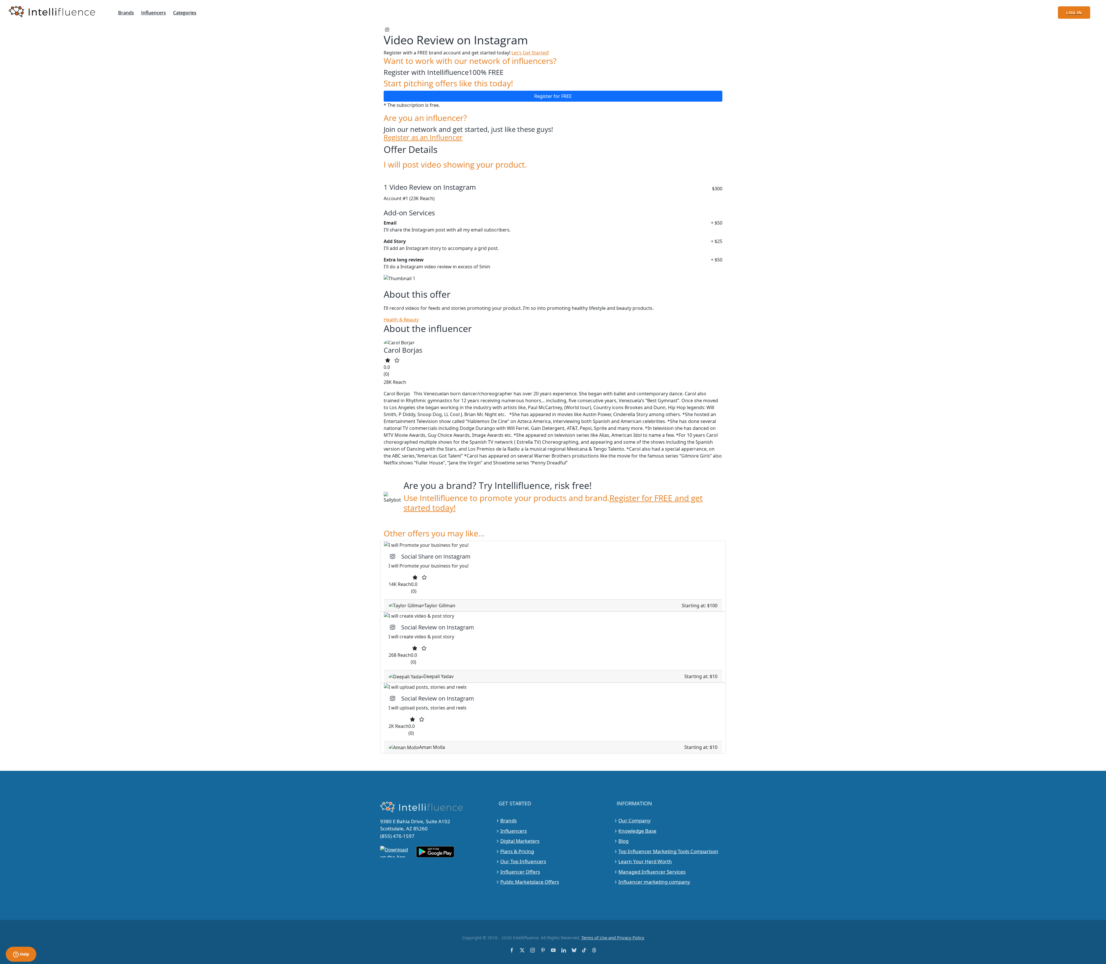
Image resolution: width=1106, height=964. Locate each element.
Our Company (634, 820)
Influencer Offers (520, 871)
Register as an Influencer (423, 137)
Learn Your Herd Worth (645, 861)
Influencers (513, 831)
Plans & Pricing (517, 851)
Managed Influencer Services (651, 871)
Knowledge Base (637, 831)
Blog (623, 841)
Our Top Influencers (523, 861)
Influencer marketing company (654, 881)
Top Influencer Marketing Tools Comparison (668, 851)
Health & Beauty (401, 319)
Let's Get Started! (530, 53)
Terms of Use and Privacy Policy (612, 937)
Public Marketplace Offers (529, 881)
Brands (508, 820)
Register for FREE (553, 96)
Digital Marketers (519, 841)
